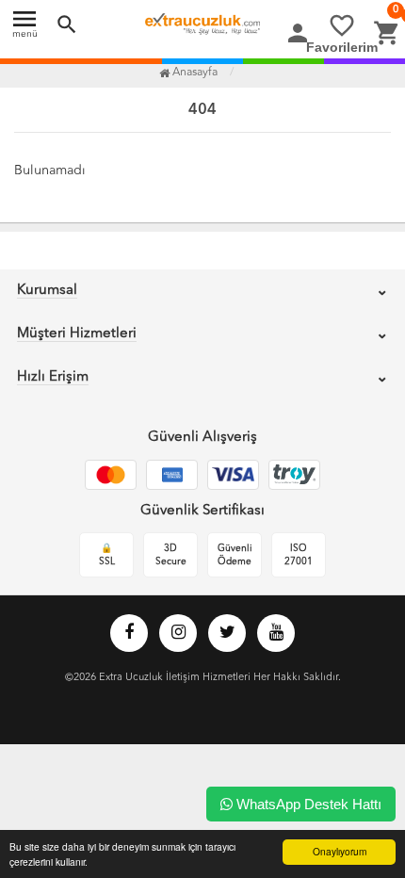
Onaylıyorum (339, 851)
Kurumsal (47, 291)
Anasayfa (194, 72)
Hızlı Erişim (53, 377)
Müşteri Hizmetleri (77, 334)
